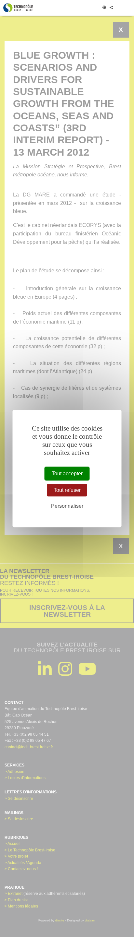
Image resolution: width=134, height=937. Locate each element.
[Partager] (111, 7)
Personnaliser (67, 506)
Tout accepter (67, 473)
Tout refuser (67, 490)
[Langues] (104, 7)
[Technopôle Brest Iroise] (18, 7)
